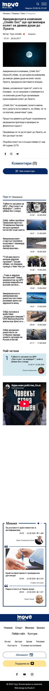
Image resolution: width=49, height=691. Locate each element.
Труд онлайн (16, 34)
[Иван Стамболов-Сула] (39, 540)
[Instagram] (32, 674)
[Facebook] (17, 674)
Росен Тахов (29, 599)
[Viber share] (11, 154)
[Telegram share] (17, 154)
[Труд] (24, 617)
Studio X (30, 688)
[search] (37, 4)
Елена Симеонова (29, 370)
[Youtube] (24, 674)
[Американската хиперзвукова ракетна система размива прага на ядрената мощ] (36, 297)
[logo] (10, 5)
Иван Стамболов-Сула (25, 540)
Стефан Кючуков (37, 583)
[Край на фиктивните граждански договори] (25, 559)
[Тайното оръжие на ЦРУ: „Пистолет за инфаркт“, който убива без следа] (36, 207)
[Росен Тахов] (39, 599)
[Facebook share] (5, 154)
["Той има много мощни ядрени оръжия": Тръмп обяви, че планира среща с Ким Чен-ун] (36, 261)
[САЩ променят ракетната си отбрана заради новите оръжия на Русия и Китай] (36, 334)
